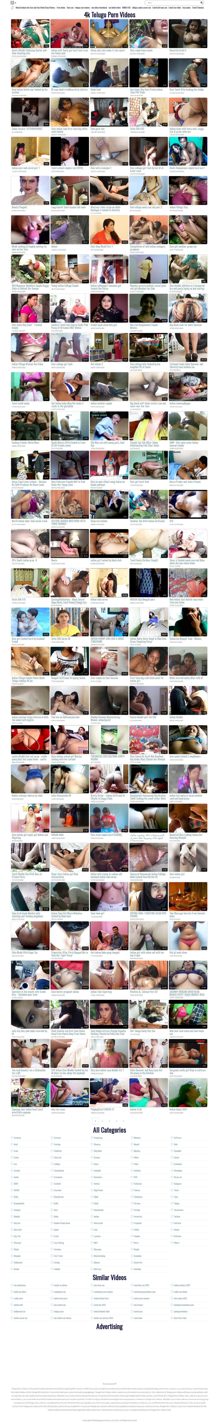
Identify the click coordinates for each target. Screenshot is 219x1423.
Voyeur (176, 1229)
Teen (176, 1196)
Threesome (178, 1210)
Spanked (177, 1150)
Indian (96, 1216)
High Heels (98, 1190)
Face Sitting (59, 1242)
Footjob (57, 1269)
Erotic (56, 1236)
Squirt (176, 1157)
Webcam (177, 1236)
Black (16, 1249)
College (57, 1164)
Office (136, 1157)
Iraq (95, 1229)
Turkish (177, 1216)
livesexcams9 (109, 1383)
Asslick (17, 1170)
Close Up (57, 1157)
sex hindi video (115, 7)
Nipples (137, 1150)
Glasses (97, 1144)
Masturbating (99, 1255)
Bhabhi (17, 1216)
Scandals (137, 1255)
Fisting (57, 1262)
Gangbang (98, 1137)
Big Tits (17, 1236)
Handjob (97, 1170)
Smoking (137, 1269)
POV (135, 1177)
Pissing (137, 1210)
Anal (15, 1144)
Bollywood (18, 1262)
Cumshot (57, 1190)
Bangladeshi (19, 1203)
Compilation (59, 1170)
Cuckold (57, 1183)
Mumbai (137, 1137)
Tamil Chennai (198, 7)
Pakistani (138, 1183)
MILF (96, 1242)
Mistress (97, 1269)
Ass (15, 1164)
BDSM (16, 1190)
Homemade (98, 1210)
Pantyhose (138, 1196)
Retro (136, 1242)
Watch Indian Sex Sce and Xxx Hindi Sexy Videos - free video (40, 7)
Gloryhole (98, 1150)
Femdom (57, 1249)
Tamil (176, 1190)
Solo (175, 1144)
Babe (16, 1196)
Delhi (56, 1203)
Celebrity (58, 1150)
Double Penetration (62, 1223)
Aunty (16, 1177)
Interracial (98, 1223)
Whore (176, 1242)
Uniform (177, 1223)
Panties (137, 1190)
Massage (97, 1249)
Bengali (17, 1210)
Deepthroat (58, 1196)
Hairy (96, 1164)
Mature (97, 1262)
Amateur (17, 1137)
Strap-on (177, 1177)
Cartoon (57, 1137)
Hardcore (98, 1177)
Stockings (178, 1170)
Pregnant (138, 1223)
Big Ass (17, 1223)
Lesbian (97, 1236)
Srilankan (178, 1164)
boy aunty (186, 7)
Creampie (58, 1177)
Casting (57, 1144)
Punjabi (137, 1236)
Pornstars (138, 1216)
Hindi (96, 1203)
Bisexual (17, 1242)
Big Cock (17, 1229)
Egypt (56, 1229)
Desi (56, 1210)
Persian (137, 1203)
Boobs (16, 1269)
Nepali (136, 1144)
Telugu (176, 1203)
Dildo (56, 1216)
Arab (16, 1150)
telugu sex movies (82, 7)
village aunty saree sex (141, 7)
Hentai (96, 1183)
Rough (136, 1249)
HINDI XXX (126, 7)
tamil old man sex (159, 7)
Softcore (177, 1137)
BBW (16, 1183)
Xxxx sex (70, 7)
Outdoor (137, 1170)
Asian (16, 1157)
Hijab (96, 1196)
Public (136, 1229)
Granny (97, 1157)
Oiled (136, 1164)
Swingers (178, 1183)
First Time (58, 1255)
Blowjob (17, 1255)
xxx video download (99, 7)
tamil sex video (175, 7)
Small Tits (138, 1262)
